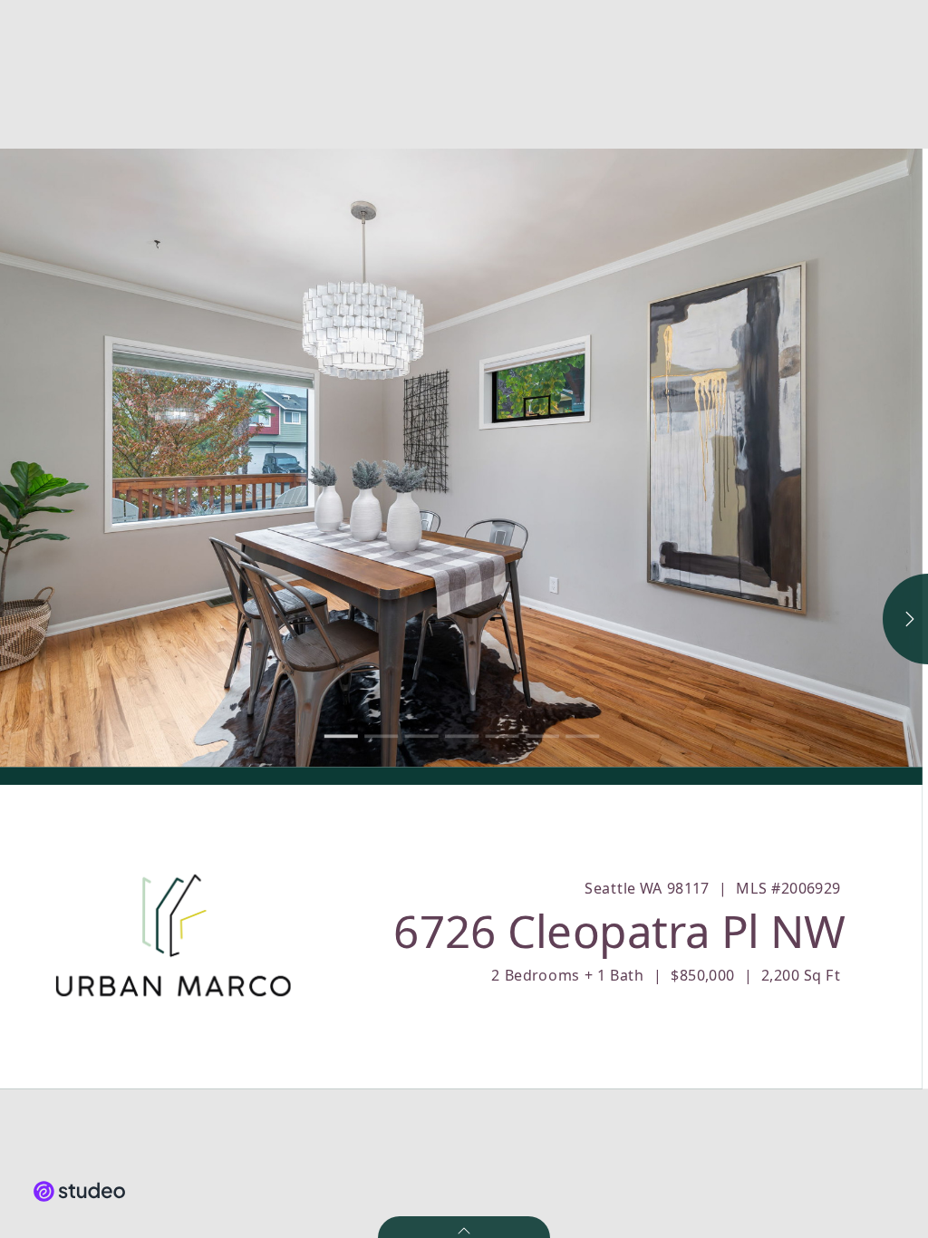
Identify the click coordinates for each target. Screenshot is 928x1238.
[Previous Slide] (230, 458)
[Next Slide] (692, 458)
